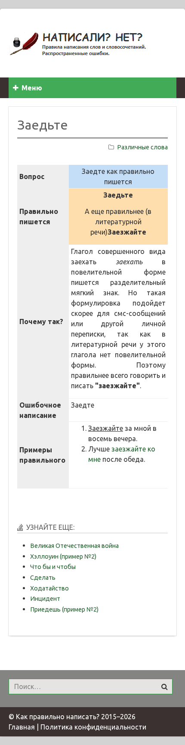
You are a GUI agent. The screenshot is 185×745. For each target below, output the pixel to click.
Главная (22, 727)
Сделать (43, 577)
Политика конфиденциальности (93, 727)
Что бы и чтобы (53, 566)
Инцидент (45, 598)
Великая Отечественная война (74, 545)
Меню (32, 88)
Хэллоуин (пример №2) (63, 556)
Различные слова (142, 147)
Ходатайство (49, 588)
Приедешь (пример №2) (64, 609)
